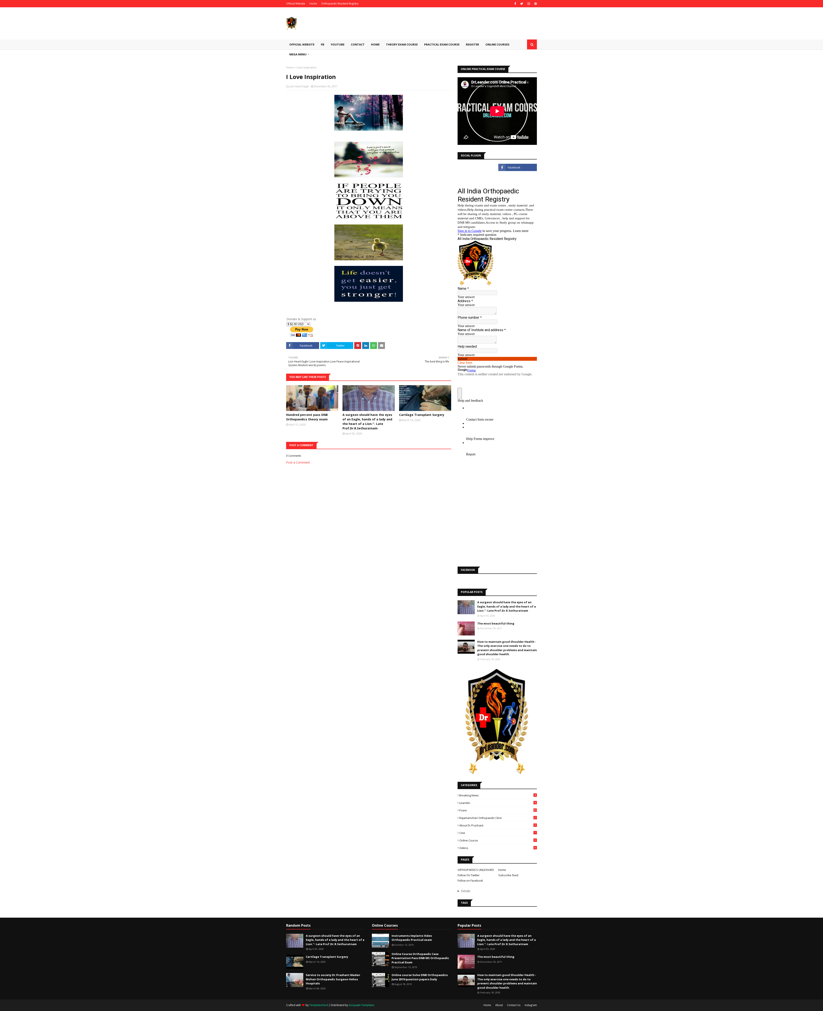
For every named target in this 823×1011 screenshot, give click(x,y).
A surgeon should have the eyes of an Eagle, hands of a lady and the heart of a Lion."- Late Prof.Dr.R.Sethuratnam (367, 421)
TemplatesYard (318, 1005)
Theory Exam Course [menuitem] (402, 44)
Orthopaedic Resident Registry (339, 3)
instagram (531, 1005)
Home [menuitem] (375, 44)
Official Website (295, 3)
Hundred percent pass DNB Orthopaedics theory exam (307, 417)
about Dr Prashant (497, 825)
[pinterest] (535, 3)
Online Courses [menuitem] (497, 44)
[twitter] (521, 3)
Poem (497, 810)
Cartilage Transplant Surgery (421, 415)
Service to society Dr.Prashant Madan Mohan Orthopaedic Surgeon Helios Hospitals (333, 979)
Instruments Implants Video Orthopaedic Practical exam (412, 938)
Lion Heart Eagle (299, 86)
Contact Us (513, 1005)
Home (313, 3)
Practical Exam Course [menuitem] (442, 44)
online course (497, 840)
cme (497, 833)
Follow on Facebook (470, 880)
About (499, 1005)
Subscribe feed (508, 875)
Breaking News (497, 795)
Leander (497, 803)
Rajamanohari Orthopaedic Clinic (497, 818)
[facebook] (515, 3)
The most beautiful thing (495, 623)
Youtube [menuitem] (337, 44)
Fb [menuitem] (322, 44)
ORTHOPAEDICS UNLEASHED (476, 870)
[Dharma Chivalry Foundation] (477, 176)
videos (497, 848)
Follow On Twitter (469, 875)
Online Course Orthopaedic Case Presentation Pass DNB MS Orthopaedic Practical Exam (420, 958)
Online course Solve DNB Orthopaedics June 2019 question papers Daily (420, 977)
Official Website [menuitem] (301, 44)
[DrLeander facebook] (517, 167)
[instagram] (528, 3)
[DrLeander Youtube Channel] (477, 167)
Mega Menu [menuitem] (297, 54)
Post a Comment (298, 462)
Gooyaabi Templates (361, 1005)
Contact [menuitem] (358, 44)
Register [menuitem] (472, 44)
